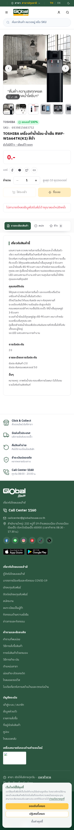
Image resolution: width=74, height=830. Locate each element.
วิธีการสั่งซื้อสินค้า (12, 646)
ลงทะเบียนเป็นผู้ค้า (13, 608)
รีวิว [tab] (58, 226)
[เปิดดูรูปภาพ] (37, 68)
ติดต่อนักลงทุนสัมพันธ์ (15, 594)
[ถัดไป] (65, 68)
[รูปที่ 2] (20, 109)
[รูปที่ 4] (45, 109)
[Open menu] (6, 12)
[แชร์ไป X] (27, 170)
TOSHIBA (9, 122)
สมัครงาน (8, 601)
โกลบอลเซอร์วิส (11, 680)
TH (51, 3)
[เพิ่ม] (36, 180)
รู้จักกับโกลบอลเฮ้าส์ (14, 574)
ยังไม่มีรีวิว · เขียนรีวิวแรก (18, 145)
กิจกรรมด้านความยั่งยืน (16, 614)
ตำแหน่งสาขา (10, 666)
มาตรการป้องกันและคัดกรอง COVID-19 (25, 580)
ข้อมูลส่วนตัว (10, 711)
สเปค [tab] (41, 226)
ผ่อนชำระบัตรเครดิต (14, 673)
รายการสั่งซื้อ (10, 718)
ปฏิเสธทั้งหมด (37, 814)
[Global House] (21, 12)
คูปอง (6, 732)
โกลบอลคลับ (9, 739)
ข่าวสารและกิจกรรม (14, 621)
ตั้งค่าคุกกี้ (37, 821)
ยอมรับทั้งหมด (37, 806)
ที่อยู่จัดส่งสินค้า (11, 725)
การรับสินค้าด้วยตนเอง (15, 653)
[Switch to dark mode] (68, 3)
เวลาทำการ (44, 777)
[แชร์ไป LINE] (20, 170)
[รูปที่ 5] (58, 109)
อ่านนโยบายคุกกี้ (57, 799)
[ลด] (17, 180)
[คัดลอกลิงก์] (34, 170)
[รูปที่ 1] (8, 109)
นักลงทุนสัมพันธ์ (12, 587)
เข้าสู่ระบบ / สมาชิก (13, 705)
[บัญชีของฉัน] (58, 12)
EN (58, 3)
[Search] (67, 12)
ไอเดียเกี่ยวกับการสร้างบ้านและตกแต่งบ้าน (26, 687)
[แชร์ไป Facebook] (12, 170)
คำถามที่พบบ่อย (11, 639)
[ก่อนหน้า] (8, 68)
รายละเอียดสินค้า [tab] (19, 226)
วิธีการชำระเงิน (11, 659)
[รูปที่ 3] (33, 109)
